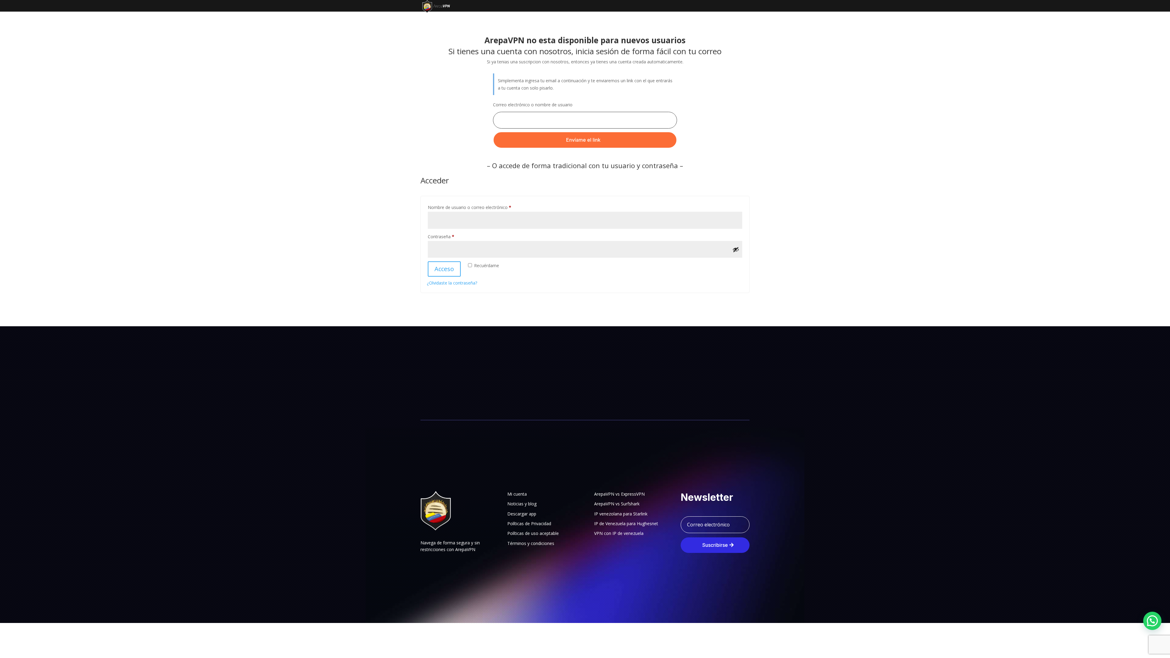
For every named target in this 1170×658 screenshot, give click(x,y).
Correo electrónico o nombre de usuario (533, 105)
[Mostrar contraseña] (735, 249)
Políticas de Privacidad (529, 523)
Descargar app (521, 514)
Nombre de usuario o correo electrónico (480, 207)
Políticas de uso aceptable (533, 533)
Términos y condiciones (530, 543)
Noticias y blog (522, 504)
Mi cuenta (517, 494)
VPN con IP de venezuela (619, 533)
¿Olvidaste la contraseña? (452, 283)
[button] (1152, 621)
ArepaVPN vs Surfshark (617, 504)
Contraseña (452, 236)
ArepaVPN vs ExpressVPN (619, 494)
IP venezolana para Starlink (620, 514)
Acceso (444, 269)
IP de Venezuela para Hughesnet (626, 523)
